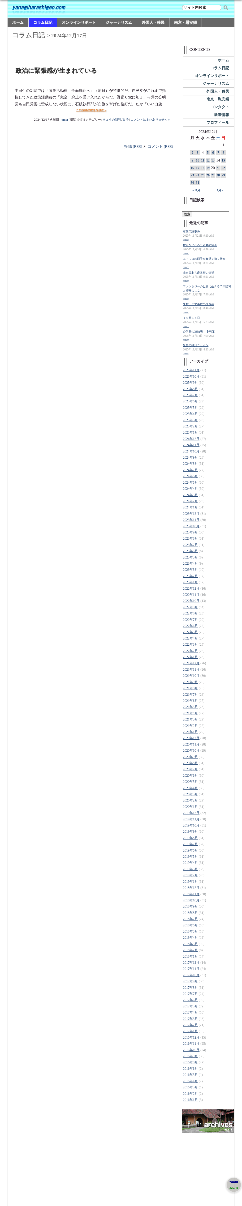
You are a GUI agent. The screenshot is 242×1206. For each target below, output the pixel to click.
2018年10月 (191, 900)
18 (202, 168)
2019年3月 (190, 869)
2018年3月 (190, 944)
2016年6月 (190, 1068)
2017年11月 (191, 969)
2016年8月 (190, 1062)
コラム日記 (42, 22)
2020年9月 (190, 757)
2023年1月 (190, 582)
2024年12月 (191, 439)
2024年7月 (190, 470)
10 (197, 160)
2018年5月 (190, 931)
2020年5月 (190, 782)
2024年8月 (190, 463)
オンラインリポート (79, 22)
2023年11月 (191, 520)
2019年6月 (190, 850)
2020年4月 (190, 788)
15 (223, 160)
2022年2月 (190, 651)
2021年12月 (191, 663)
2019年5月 (190, 856)
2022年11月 (191, 595)
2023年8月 (190, 538)
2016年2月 (190, 1093)
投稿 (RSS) (133, 147)
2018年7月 (190, 919)
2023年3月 (190, 569)
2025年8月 (190, 389)
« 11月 (196, 190)
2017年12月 (191, 962)
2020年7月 (190, 769)
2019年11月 (191, 819)
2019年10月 (191, 825)
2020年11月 (191, 744)
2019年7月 (190, 844)
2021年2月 (190, 726)
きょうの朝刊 (112, 119)
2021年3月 (190, 719)
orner (64, 119)
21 (218, 168)
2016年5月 (190, 1075)
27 (213, 175)
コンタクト (219, 107)
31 (197, 182)
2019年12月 (191, 813)
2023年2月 (190, 576)
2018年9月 (190, 906)
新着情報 (221, 115)
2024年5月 (190, 482)
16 (192, 168)
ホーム (18, 22)
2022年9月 (190, 607)
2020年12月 (191, 738)
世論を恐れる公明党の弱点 (200, 245)
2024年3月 (190, 495)
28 (218, 175)
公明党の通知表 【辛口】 (200, 331)
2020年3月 (190, 794)
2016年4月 (190, 1081)
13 (213, 160)
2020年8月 (190, 763)
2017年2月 (190, 1025)
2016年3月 (190, 1087)
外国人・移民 (153, 22)
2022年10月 (191, 601)
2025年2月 (190, 426)
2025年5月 (190, 407)
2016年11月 (191, 1043)
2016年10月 (191, 1050)
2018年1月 (190, 956)
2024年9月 (190, 457)
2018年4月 (190, 937)
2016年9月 (190, 1056)
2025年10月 (191, 376)
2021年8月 (190, 688)
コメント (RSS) (160, 147)
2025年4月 (190, 414)
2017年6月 (190, 1000)
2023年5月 (190, 557)
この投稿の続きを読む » (91, 110)
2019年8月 (190, 838)
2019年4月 (190, 863)
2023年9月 (190, 532)
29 (223, 175)
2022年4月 (190, 638)
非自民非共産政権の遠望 (198, 272)
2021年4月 (190, 713)
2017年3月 (190, 1019)
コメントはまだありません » (150, 119)
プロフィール (218, 122)
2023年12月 (191, 514)
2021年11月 (191, 669)
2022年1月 (190, 657)
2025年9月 (190, 382)
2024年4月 (190, 488)
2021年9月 (190, 682)
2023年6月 (190, 551)
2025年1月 (190, 432)
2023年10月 (191, 526)
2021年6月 (190, 701)
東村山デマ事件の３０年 (198, 304)
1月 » (220, 190)
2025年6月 (190, 401)
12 (208, 160)
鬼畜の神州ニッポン (195, 345)
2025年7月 (190, 395)
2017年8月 (190, 987)
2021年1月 (190, 732)
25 (202, 175)
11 (202, 160)
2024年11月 (191, 445)
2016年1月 (190, 1100)
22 (223, 168)
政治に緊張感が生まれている (56, 70)
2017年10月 (191, 975)
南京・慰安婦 (185, 22)
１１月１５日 (191, 318)
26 (208, 175)
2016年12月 (191, 1037)
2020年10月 (191, 750)
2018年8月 (190, 913)
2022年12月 (191, 588)
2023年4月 (190, 563)
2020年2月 (190, 800)
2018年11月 (191, 894)
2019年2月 (190, 875)
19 (208, 168)
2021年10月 (191, 676)
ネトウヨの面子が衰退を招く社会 (204, 258)
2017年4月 (190, 1012)
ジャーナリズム (119, 22)
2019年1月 (190, 881)
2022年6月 (190, 626)
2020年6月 (190, 775)
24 (197, 175)
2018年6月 (190, 925)
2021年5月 (190, 707)
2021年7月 (190, 694)
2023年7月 (190, 545)
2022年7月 (190, 620)
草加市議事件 (191, 231)
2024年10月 (191, 451)
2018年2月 (190, 950)
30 (192, 182)
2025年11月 (191, 370)
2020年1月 (190, 807)
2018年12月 (191, 888)
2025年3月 (190, 420)
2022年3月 (190, 644)
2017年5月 (190, 1006)
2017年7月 (190, 994)
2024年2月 (190, 501)
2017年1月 (190, 1031)
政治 (125, 119)
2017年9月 (190, 981)
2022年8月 (190, 613)
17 (197, 168)
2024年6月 (190, 476)
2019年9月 (190, 831)
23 (192, 175)
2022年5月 (190, 632)
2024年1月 (190, 507)
